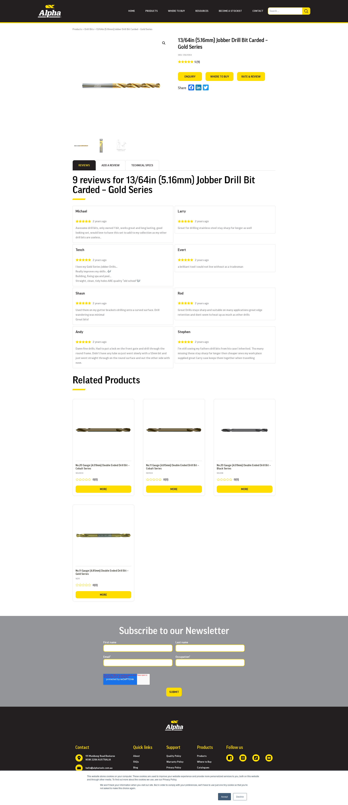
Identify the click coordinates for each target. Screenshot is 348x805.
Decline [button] (240, 796)
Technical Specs (142, 165)
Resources (201, 11)
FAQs (136, 762)
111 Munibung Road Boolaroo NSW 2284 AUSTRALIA (100, 758)
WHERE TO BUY (219, 76)
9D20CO (87, 477)
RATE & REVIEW (251, 76)
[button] (164, 43)
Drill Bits (89, 29)
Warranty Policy (174, 762)
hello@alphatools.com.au (99, 768)
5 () (197, 61)
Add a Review (111, 165)
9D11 (87, 583)
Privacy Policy (173, 767)
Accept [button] (224, 796)
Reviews (84, 165)
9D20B (228, 477)
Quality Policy (173, 756)
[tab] (84, 165)
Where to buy (176, 11)
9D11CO (157, 477)
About (136, 756)
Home (131, 11)
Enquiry (190, 76)
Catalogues (203, 767)
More (103, 489)
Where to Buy (204, 762)
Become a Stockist (230, 11)
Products (151, 11)
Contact (257, 11)
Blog (135, 767)
